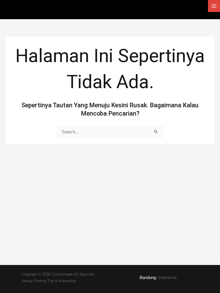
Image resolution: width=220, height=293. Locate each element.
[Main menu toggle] (214, 6)
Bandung (148, 277)
